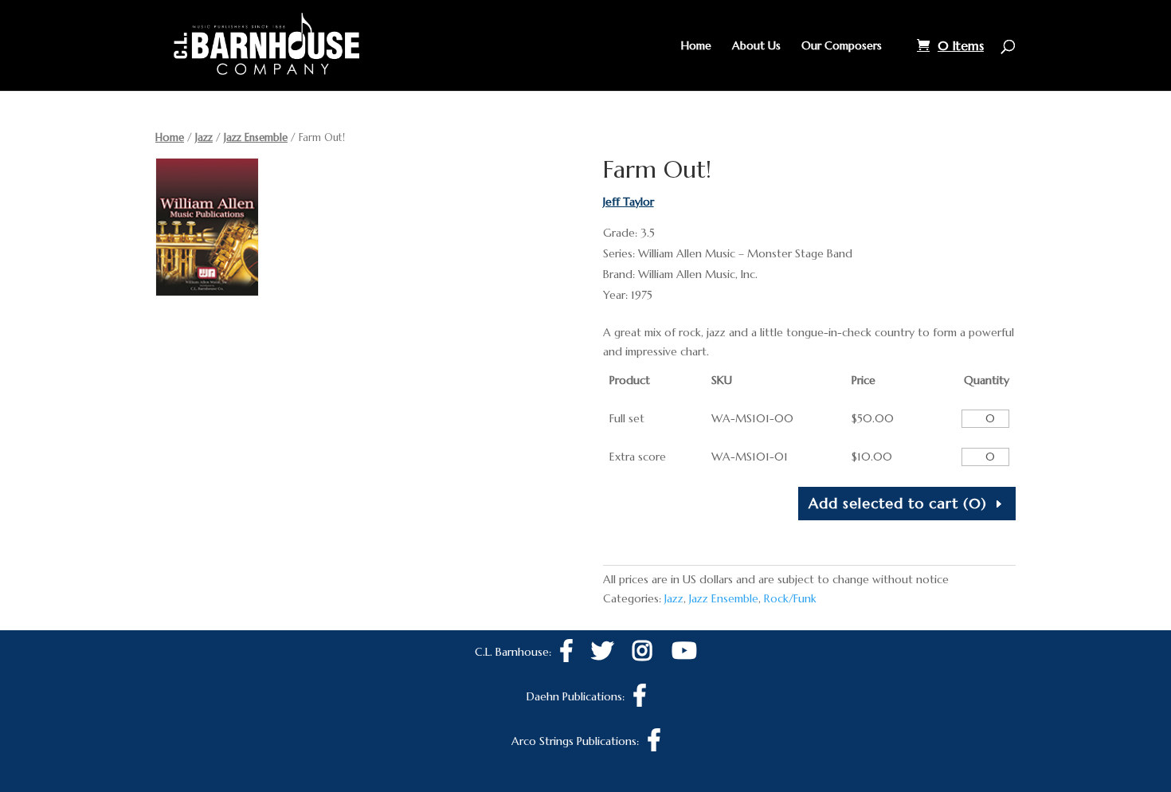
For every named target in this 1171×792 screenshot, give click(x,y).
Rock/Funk (790, 598)
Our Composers (841, 46)
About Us (756, 46)
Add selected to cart (898, 503)
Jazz (204, 137)
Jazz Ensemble (256, 137)
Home (696, 46)
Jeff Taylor (628, 201)
